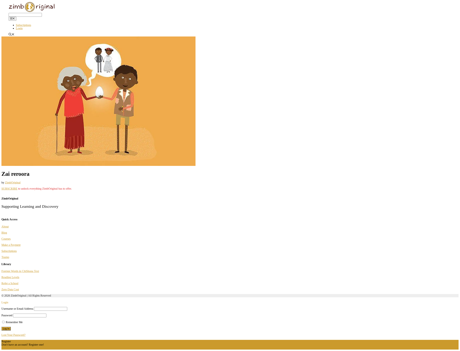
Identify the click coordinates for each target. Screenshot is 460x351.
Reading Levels (10, 277)
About (5, 226)
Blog (4, 232)
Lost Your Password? (13, 334)
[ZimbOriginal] (32, 11)
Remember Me (14, 322)
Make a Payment (10, 244)
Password (6, 315)
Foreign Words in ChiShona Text (20, 271)
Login (19, 28)
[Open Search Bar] (11, 34)
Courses (6, 238)
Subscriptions (23, 25)
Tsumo (5, 257)
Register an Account (12, 347)
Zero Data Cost (10, 289)
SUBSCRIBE (9, 188)
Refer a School (9, 283)
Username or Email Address (17, 308)
